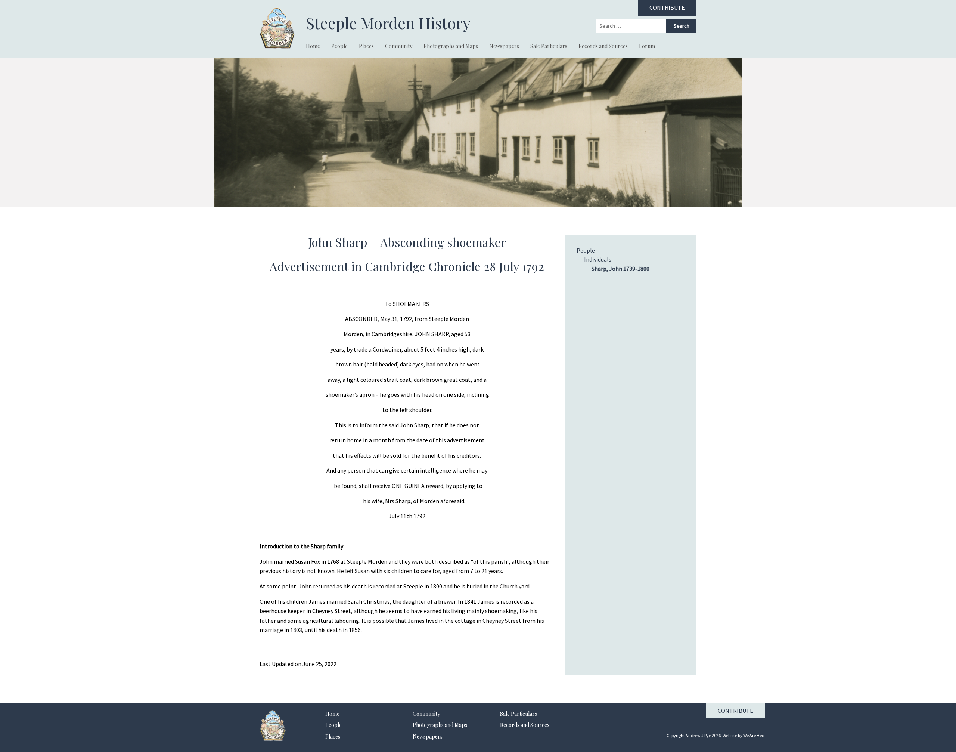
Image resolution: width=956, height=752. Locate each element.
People (339, 46)
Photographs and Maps (450, 46)
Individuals (597, 259)
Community (398, 46)
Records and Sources (603, 46)
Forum (647, 46)
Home (313, 46)
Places (366, 46)
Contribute (735, 710)
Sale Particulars (548, 46)
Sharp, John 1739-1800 (620, 268)
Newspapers (504, 46)
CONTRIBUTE (667, 7)
